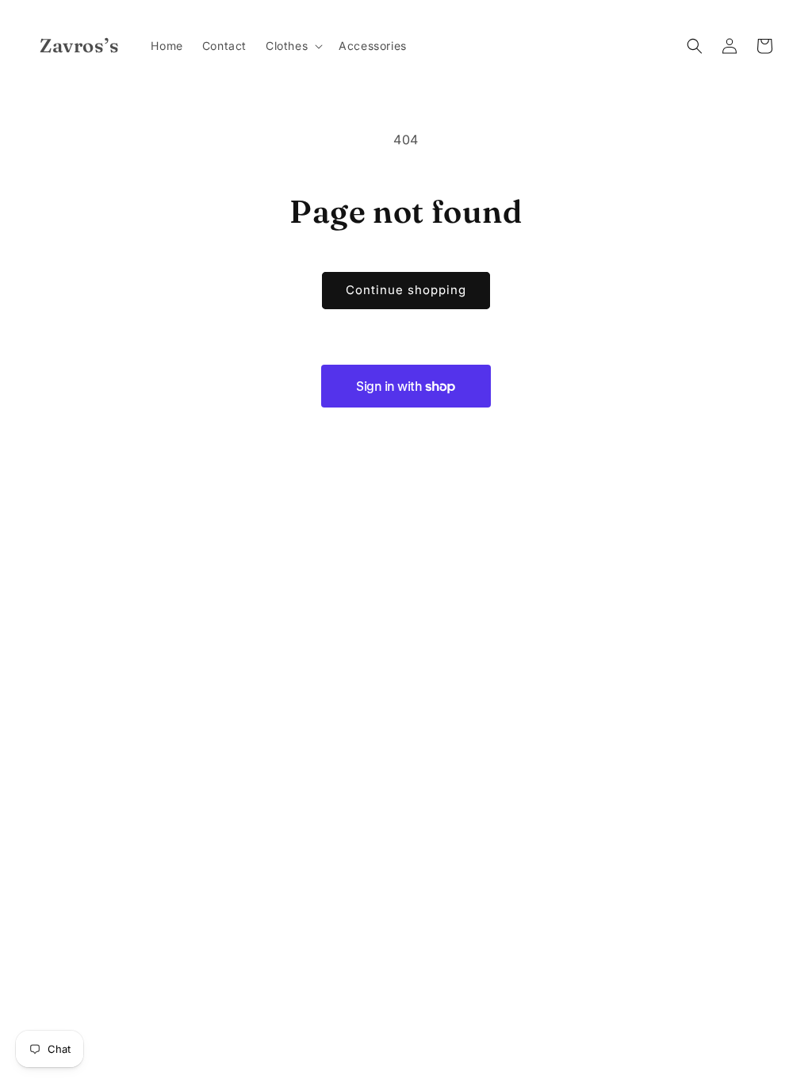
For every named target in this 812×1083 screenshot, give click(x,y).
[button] (292, 46)
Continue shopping (406, 289)
